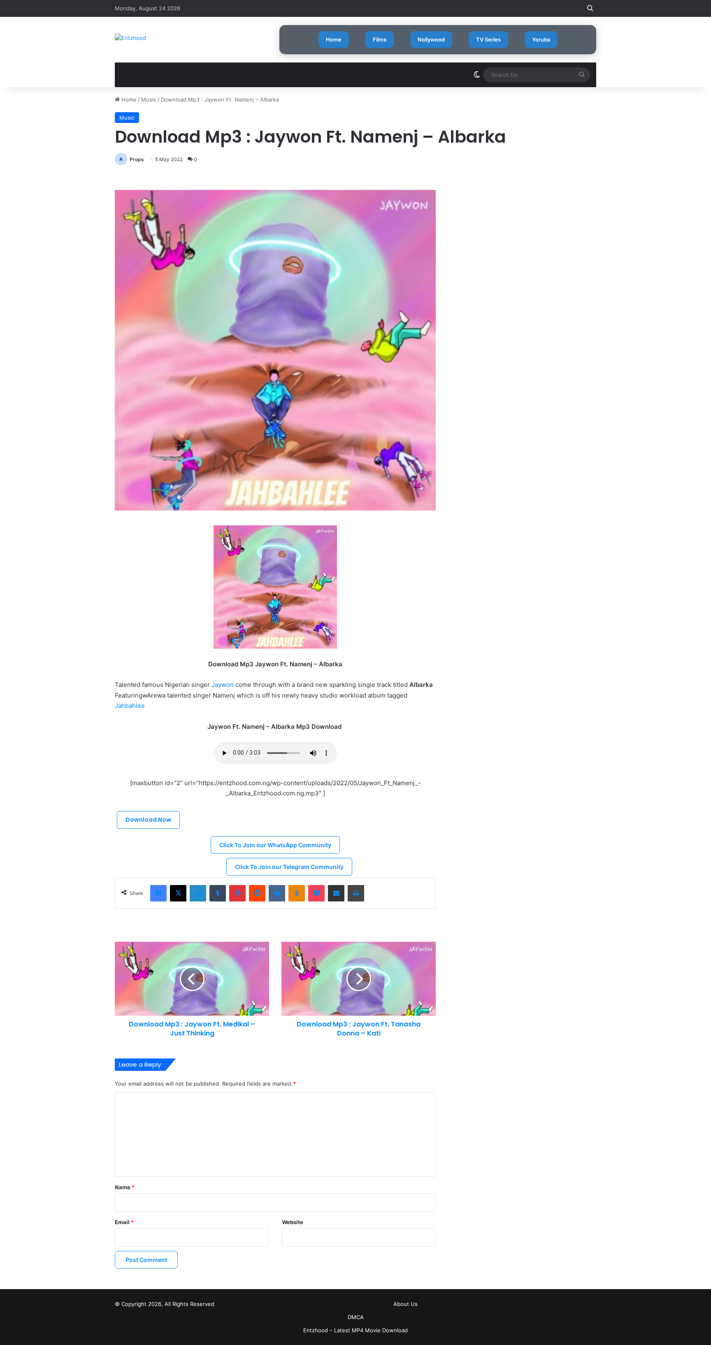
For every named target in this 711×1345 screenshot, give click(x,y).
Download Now (148, 820)
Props (137, 159)
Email (124, 1222)
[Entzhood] (130, 37)
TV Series (488, 39)
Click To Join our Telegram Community (289, 866)
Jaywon (222, 685)
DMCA (356, 1317)
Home (334, 39)
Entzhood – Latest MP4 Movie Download (355, 1330)
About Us (405, 1304)
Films (379, 39)
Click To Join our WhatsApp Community (275, 844)
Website (292, 1222)
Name (125, 1187)
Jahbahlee (130, 705)
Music (148, 99)
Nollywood (431, 39)
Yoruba (541, 39)
